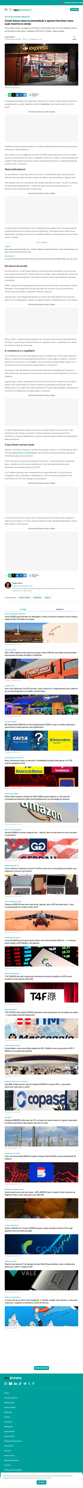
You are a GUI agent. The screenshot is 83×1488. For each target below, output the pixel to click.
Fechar (41, 1482)
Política (7, 1417)
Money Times (9, 1455)
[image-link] (41, 633)
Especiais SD (9, 1436)
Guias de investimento (13, 1441)
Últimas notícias (10, 1398)
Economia (8, 1422)
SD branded (8, 1446)
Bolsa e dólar (9, 1402)
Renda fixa (8, 1426)
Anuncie (7, 1451)
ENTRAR (74, 9)
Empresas (37, 597)
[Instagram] (5, 1383)
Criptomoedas (9, 1407)
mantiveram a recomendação (24, 452)
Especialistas (9, 1431)
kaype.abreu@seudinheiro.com (22, 586)
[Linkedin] (15, 1383)
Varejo (47, 597)
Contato (7, 1465)
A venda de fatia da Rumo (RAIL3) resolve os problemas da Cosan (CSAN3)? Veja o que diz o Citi (41, 259)
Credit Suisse (24, 597)
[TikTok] (20, 1383)
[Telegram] (24, 1383)
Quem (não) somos (11, 1460)
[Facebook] (33, 1383)
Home (6, 1393)
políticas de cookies (44, 1478)
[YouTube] (10, 1383)
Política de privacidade (13, 1470)
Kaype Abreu (10, 37)
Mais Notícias (41, 1368)
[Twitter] (29, 1383)
